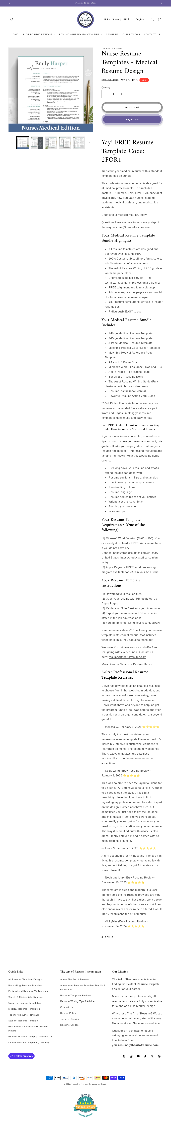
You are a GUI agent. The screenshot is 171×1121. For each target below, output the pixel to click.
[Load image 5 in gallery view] (79, 142)
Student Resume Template (23, 1020)
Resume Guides (69, 1024)
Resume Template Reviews (75, 995)
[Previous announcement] (9, 3)
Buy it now (132, 119)
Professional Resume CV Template (28, 991)
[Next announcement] (161, 3)
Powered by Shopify (98, 1084)
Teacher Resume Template (23, 1014)
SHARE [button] (109, 936)
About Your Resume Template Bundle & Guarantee (83, 987)
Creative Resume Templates (24, 1003)
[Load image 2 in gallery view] (37, 142)
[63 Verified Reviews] (85, 1118)
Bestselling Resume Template (25, 985)
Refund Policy (68, 1013)
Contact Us (66, 1007)
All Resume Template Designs (25, 979)
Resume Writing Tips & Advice (77, 1001)
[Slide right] (89, 142)
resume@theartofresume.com (131, 227)
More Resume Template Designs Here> (127, 664)
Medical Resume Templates (24, 1008)
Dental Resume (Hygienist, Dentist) (28, 1042)
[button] (12, 19)
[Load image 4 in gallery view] (65, 142)
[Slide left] (12, 142)
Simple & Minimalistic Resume (25, 997)
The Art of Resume (80, 1084)
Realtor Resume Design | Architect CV (30, 1036)
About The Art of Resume (74, 979)
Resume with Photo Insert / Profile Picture (28, 1028)
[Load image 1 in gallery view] (23, 142)
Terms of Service (70, 1019)
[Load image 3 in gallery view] (51, 142)
